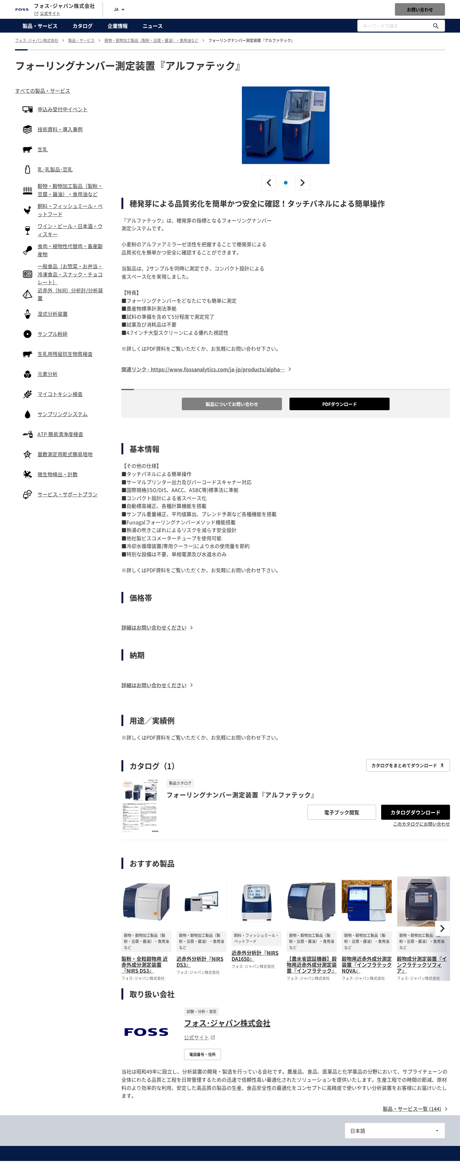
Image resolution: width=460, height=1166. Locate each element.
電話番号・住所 (202, 1054)
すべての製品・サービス (42, 90)
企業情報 (118, 25)
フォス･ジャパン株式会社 (227, 1022)
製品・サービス (40, 25)
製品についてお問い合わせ (232, 404)
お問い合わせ (420, 9)
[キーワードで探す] (436, 25)
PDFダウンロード (339, 404)
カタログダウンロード (416, 812)
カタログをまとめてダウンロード (404, 765)
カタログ (83, 25)
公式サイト (50, 13)
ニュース (153, 25)
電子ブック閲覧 (341, 812)
